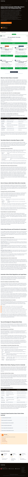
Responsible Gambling (11, 468)
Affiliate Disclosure (23, 470)
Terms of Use (22, 469)
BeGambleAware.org (21, 73)
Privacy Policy (22, 468)
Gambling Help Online (5, 468)
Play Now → (14, 43)
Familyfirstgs (3, 464)
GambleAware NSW (17, 468)
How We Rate (22, 471)
